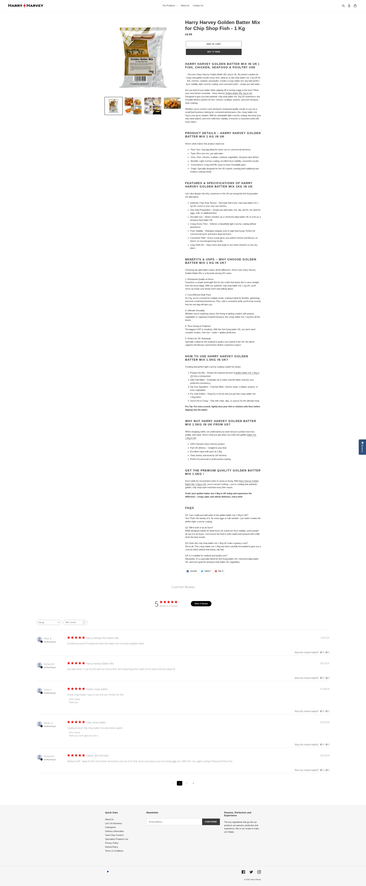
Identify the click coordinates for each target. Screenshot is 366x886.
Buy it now (213, 52)
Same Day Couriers (114, 835)
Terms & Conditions (114, 851)
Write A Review (201, 603)
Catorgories (110, 827)
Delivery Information (114, 831)
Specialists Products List (116, 839)
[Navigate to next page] (193, 783)
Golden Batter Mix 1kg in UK (238, 93)
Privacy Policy (112, 843)
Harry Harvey (256, 880)
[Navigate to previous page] (172, 783)
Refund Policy (111, 847)
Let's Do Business (113, 823)
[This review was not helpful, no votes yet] (326, 652)
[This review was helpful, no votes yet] (321, 652)
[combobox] (49, 622)
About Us (109, 819)
